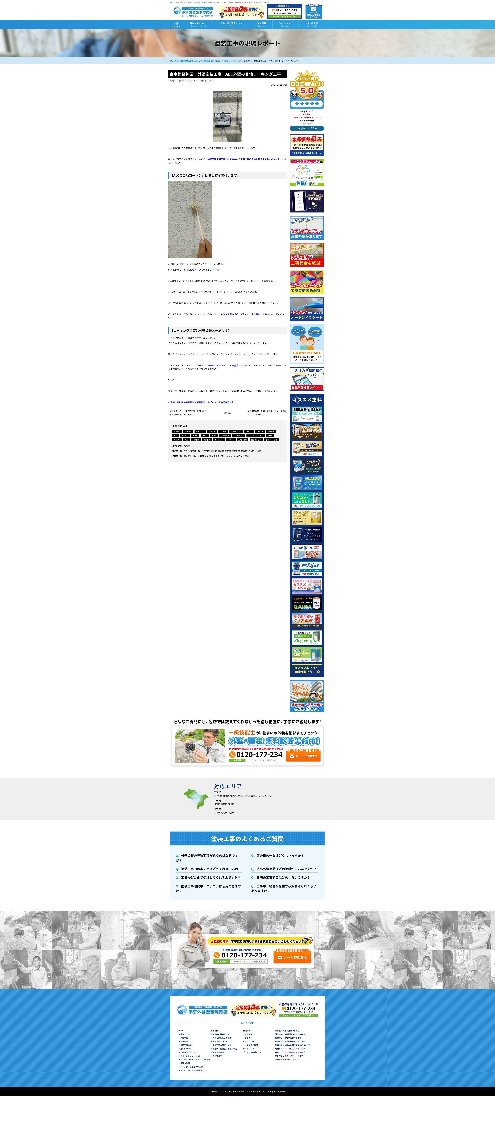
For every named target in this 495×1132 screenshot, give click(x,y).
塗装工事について (198, 24)
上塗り (214, 435)
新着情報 (248, 1034)
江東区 (214, 451)
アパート (230, 440)
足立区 (251, 451)
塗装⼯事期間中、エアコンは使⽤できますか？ (208, 888)
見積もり (248, 431)
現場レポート (218, 1052)
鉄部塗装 (207, 440)
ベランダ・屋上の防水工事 (191, 1066)
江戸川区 (236, 451)
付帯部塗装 (225, 435)
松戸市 (203, 456)
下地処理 (185, 435)
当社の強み (215, 1030)
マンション (219, 440)
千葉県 (175, 456)
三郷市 (246, 456)
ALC (186, 440)
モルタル (177, 440)
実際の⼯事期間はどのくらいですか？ (283, 877)
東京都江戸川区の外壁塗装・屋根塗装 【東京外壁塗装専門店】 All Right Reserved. (248, 1091)
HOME (177, 24)
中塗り (204, 435)
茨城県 (175, 451)
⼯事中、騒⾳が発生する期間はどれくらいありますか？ (284, 888)
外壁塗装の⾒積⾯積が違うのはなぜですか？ (207, 857)
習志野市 (188, 456)
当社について (285, 24)
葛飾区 (244, 451)
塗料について (186, 1048)
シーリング (200, 431)
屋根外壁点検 (236, 431)
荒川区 (261, 795)
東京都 (193, 451)
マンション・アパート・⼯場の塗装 (195, 1059)
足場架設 (260, 431)
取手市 (187, 451)
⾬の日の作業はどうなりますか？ (280, 855)
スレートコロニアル (255, 435)
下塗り (195, 435)
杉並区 (221, 451)
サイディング (239, 435)
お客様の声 (217, 1056)
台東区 (258, 451)
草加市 (231, 812)
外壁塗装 (177, 431)
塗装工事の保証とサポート (224, 1045)
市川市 (210, 456)
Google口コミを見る (307, 128)
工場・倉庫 (242, 440)
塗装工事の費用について (232, 24)
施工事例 (261, 24)
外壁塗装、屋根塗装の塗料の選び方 (290, 1034)
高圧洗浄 (271, 431)
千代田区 (206, 451)
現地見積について (220, 1041)
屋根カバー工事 (271, 440)
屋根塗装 (188, 431)
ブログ (247, 1038)
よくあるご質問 (251, 1045)
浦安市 (196, 456)
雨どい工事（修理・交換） (191, 1070)
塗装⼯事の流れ (187, 1045)
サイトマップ (248, 1048)
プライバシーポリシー (252, 1052)
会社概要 (246, 1030)
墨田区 (228, 451)
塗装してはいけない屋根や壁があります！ (293, 1045)
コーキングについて (188, 1052)
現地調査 (223, 431)
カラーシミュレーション (190, 1056)
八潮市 (239, 456)
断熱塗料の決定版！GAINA (286, 1059)
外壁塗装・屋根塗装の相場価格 (288, 1038)
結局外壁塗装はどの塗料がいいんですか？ (286, 868)
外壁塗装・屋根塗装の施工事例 (224, 1048)
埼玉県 (216, 456)
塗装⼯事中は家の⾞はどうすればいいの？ (211, 868)
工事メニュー (184, 1034)
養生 (175, 435)
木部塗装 (195, 440)
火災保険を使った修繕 (222, 1038)
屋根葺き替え (256, 440)
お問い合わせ (311, 24)
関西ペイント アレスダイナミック (290, 1048)
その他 (268, 795)
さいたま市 (230, 456)
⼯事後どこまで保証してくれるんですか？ (211, 877)
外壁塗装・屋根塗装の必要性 (287, 1030)
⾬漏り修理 (185, 1063)
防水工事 (212, 431)
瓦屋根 (270, 435)
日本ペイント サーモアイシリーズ (290, 1052)
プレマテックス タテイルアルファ (290, 1056)
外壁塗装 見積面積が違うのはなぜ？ (291, 1041)
